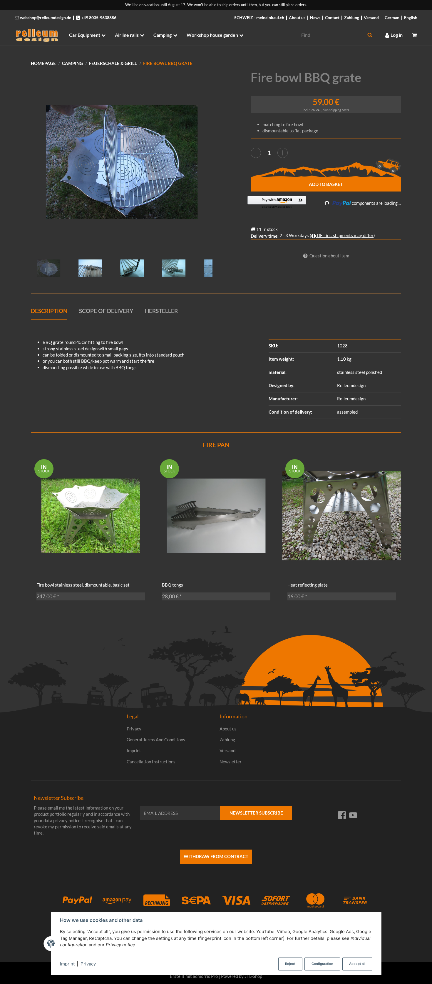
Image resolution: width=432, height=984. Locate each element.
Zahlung (351, 17)
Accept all (357, 964)
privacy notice (67, 820)
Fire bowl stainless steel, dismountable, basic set (83, 584)
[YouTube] (353, 815)
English (410, 17)
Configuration (322, 964)
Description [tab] (49, 310)
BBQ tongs (172, 584)
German (392, 17)
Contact (332, 17)
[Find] (370, 35)
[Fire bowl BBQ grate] (122, 162)
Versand (371, 17)
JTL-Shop (253, 976)
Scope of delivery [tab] (106, 310)
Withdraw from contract (216, 856)
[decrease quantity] (256, 153)
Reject (290, 964)
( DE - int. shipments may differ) (342, 235)
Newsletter (231, 761)
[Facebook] (342, 815)
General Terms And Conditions (156, 739)
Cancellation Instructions (151, 761)
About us (297, 17)
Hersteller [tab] (161, 310)
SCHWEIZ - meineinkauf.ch (259, 17)
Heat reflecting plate (307, 584)
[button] (276, 202)
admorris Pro (205, 976)
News (315, 17)
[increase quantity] (282, 153)
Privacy (88, 964)
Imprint (67, 964)
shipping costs (339, 110)
